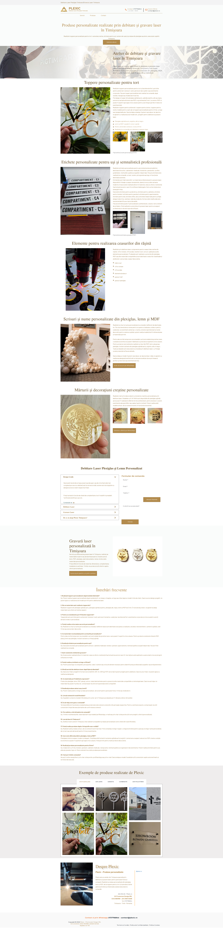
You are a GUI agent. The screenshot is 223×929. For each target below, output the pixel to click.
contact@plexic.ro (129, 918)
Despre (72, 15)
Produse (92, 15)
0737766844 (137, 9)
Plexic (62, 15)
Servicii (82, 15)
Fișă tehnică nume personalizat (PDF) (125, 152)
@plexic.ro (139, 871)
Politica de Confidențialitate (139, 925)
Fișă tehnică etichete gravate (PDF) (124, 235)
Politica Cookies (154, 925)
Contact (103, 15)
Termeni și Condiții (123, 925)
